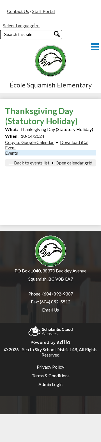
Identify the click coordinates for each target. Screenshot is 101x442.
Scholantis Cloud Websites (50, 329)
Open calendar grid (74, 162)
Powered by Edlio (50, 340)
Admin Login (50, 384)
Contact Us (18, 11)
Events (11, 152)
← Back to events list (29, 162)
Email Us (50, 309)
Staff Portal (43, 11)
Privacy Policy (50, 366)
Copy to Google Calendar (29, 142)
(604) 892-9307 (57, 293)
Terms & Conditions (51, 375)
